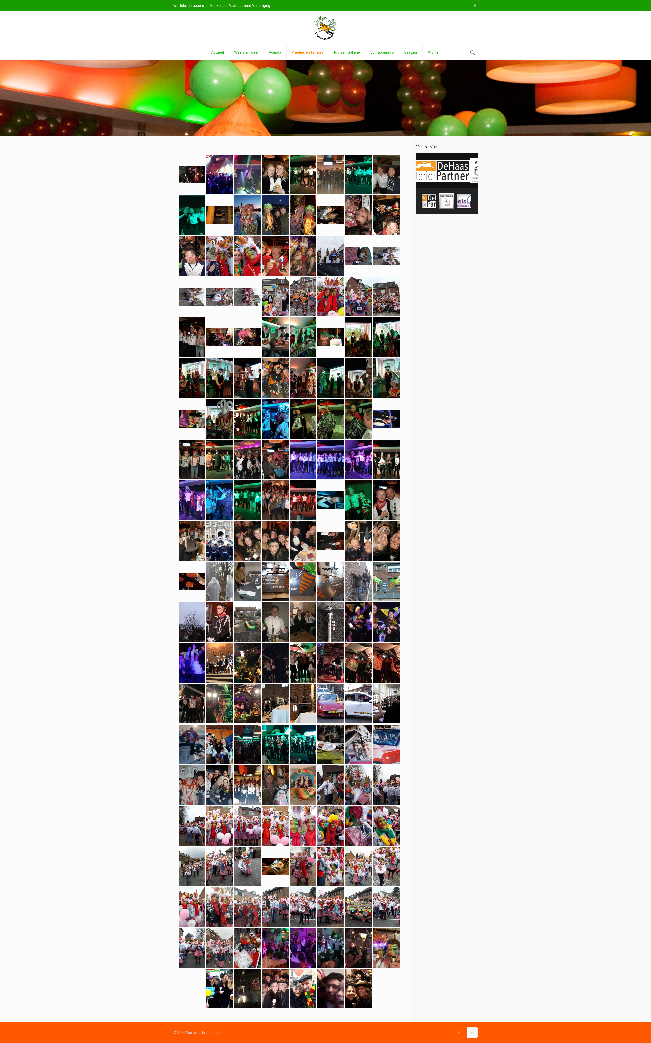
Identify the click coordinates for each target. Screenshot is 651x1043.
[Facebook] (475, 5)
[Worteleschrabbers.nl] (325, 28)
